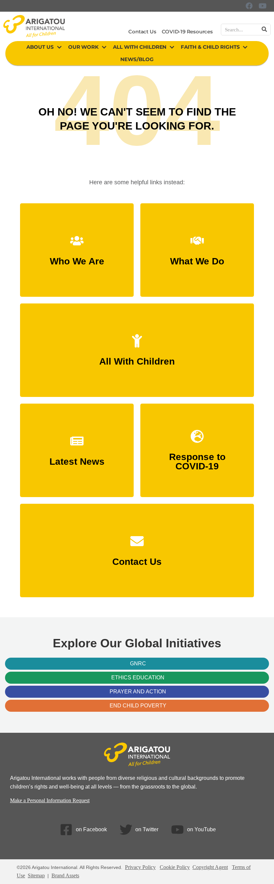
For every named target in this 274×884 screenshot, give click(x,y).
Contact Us (142, 31)
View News (77, 458)
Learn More (77, 258)
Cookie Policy (175, 867)
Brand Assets (65, 875)
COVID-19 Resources (187, 31)
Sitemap (36, 875)
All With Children (139, 47)
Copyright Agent (210, 867)
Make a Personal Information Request (50, 800)
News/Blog (136, 59)
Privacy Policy (140, 867)
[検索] (264, 29)
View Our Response (197, 463)
